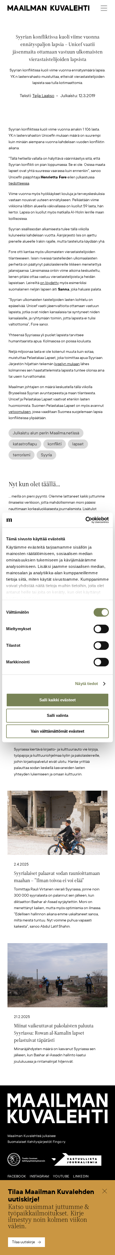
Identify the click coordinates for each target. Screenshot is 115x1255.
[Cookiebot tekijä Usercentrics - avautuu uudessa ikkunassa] (85, 519)
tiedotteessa (19, 183)
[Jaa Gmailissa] (49, 117)
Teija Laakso (43, 96)
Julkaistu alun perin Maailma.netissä (46, 433)
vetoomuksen (20, 411)
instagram (39, 1176)
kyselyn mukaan (67, 363)
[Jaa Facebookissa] (66, 117)
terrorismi (21, 455)
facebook (16, 1176)
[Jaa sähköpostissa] (83, 117)
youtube (61, 1176)
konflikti (55, 444)
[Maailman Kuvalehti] (57, 1122)
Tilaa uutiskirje (23, 1242)
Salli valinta (57, 715)
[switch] (101, 629)
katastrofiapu (25, 444)
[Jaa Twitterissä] (32, 117)
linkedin (81, 1176)
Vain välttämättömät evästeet (57, 731)
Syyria (46, 455)
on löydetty (49, 282)
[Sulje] (104, 1191)
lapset (78, 444)
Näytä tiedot (86, 683)
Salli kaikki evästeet (57, 700)
